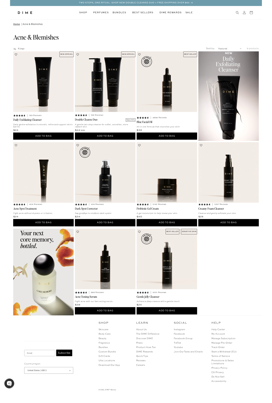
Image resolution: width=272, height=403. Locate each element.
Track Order (218, 347)
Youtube (178, 347)
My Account (218, 334)
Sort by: (210, 48)
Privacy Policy (219, 368)
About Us (141, 329)
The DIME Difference (147, 334)
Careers (140, 365)
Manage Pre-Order (221, 343)
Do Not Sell (217, 377)
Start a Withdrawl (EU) (224, 352)
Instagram (179, 329)
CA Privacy (217, 372)
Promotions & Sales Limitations (222, 362)
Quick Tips (142, 356)
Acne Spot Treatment (25, 208)
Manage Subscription (223, 338)
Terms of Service (220, 356)
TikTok (177, 343)
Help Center (218, 329)
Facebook (179, 334)
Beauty (103, 338)
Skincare (103, 329)
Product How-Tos (146, 347)
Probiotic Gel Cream (148, 208)
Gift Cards (104, 356)
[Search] (237, 12)
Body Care (104, 334)
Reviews (141, 361)
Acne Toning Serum (86, 296)
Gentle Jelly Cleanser (148, 296)
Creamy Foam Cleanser (211, 208)
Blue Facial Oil (144, 122)
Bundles (103, 347)
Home (16, 24)
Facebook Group (183, 338)
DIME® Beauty (110, 390)
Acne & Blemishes (33, 24)
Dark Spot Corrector (86, 208)
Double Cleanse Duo (86, 119)
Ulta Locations (107, 361)
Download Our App (109, 365)
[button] (84, 12)
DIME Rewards (144, 352)
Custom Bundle (107, 352)
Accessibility (218, 381)
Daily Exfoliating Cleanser (27, 119)
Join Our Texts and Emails (188, 352)
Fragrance (104, 343)
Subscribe (64, 353)
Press (139, 343)
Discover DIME (144, 338)
